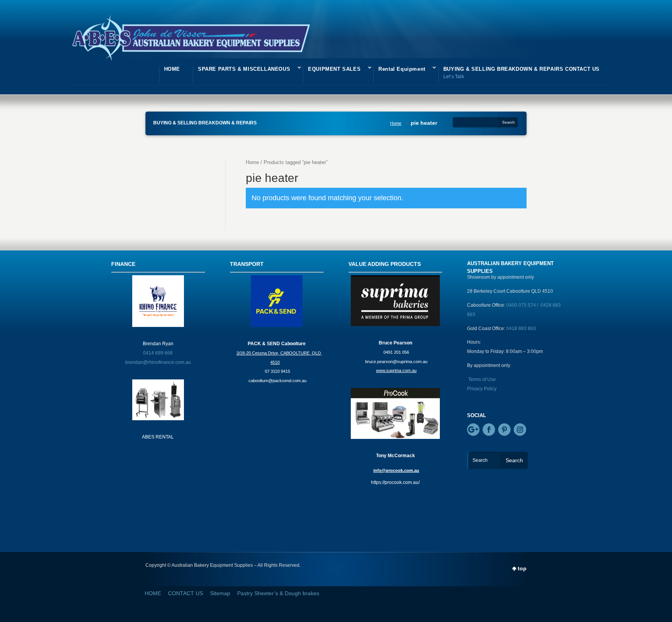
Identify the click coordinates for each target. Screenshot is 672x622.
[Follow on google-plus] (473, 429)
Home (395, 123)
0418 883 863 (521, 328)
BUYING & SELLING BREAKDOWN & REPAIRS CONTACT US (521, 72)
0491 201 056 (396, 352)
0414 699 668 (158, 353)
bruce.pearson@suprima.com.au (396, 361)
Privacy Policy (482, 388)
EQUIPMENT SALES (334, 69)
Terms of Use (482, 379)
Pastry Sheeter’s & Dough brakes (278, 593)
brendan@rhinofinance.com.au (158, 362)
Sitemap (220, 593)
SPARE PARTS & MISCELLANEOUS (244, 69)
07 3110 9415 (277, 371)
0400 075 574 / (523, 305)
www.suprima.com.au (396, 370)
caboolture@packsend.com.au (277, 380)
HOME (172, 69)
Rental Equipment (401, 69)
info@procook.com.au (396, 470)
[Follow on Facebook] (489, 429)
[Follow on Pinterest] (504, 429)
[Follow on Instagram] (520, 429)
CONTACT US (185, 593)
